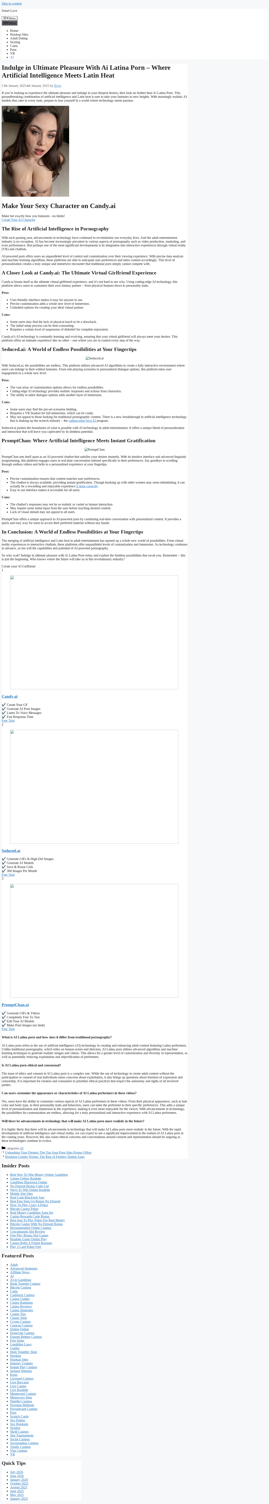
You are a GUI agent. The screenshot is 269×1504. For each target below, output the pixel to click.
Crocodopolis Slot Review (27, 1231)
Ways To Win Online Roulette (30, 1190)
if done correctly (87, 486)
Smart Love (9, 10)
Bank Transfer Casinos (25, 1283)
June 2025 (17, 1491)
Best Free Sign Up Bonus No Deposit (35, 1201)
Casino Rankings (21, 1302)
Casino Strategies (21, 1310)
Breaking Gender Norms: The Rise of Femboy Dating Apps (44, 1157)
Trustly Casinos (20, 1447)
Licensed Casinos (21, 1378)
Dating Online (19, 1329)
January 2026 (19, 1479)
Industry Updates (21, 1363)
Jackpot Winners (21, 1371)
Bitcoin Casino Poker (24, 1209)
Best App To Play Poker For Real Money (37, 1220)
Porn (13, 49)
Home (14, 30)
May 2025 (17, 1495)
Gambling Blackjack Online (28, 1182)
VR (12, 53)
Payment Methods (22, 1405)
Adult (14, 1264)
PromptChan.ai (15, 1005)
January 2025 (19, 1498)
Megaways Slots (21, 1397)
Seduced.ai (11, 850)
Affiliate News (20, 1272)
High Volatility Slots (23, 1352)
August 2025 (18, 1487)
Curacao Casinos (21, 1325)
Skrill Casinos (19, 1431)
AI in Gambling (20, 1280)
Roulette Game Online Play (28, 1239)
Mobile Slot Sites (21, 1193)
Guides (15, 1348)
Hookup (15, 1355)
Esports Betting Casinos (26, 1337)
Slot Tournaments (21, 1435)
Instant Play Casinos (23, 1367)
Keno (13, 1374)
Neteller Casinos (21, 1401)
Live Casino (18, 1386)
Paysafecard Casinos (23, 1409)
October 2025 (19, 1483)
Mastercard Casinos (23, 1393)
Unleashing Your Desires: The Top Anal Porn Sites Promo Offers (48, 1152)
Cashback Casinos (22, 1295)
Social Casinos (20, 1439)
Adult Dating (19, 38)
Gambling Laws (21, 1344)
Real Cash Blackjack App (27, 1197)
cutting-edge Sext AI (82, 420)
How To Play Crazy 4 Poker (29, 1205)
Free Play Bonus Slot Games (29, 1235)
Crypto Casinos (20, 1321)
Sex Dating (17, 1420)
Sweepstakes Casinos (24, 1443)
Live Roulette (19, 1390)
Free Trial (8, 720)
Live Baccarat (19, 1382)
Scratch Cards (19, 1416)
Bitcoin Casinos (20, 1287)
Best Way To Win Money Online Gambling (39, 1174)
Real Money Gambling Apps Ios (31, 1212)
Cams (14, 46)
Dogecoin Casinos (22, 1333)
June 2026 (17, 1476)
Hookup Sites (19, 34)
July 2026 (16, 1472)
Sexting (15, 42)
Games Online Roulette (25, 1178)
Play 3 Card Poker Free (25, 1247)
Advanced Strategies (23, 1268)
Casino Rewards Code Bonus (29, 1216)
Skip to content (12, 3)
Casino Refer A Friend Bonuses (31, 1243)
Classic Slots (18, 1318)
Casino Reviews (21, 1306)
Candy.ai (9, 696)
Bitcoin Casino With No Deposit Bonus (36, 1224)
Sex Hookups (19, 1424)
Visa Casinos (18, 1450)
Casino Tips (18, 1314)
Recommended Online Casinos (30, 1228)
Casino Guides (20, 1299)
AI (12, 57)
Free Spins (17, 1340)
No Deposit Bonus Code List (29, 1186)
